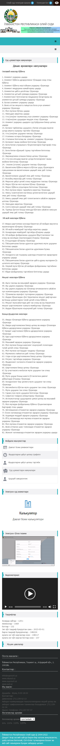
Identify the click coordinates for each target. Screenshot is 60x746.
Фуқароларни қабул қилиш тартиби (24, 462)
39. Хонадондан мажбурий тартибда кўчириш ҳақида (26, 232)
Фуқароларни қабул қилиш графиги (24, 454)
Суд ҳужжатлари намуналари (18, 60)
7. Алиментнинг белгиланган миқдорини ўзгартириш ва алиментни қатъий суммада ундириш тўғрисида (27, 98)
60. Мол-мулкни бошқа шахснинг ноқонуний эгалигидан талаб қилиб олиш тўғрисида (27, 346)
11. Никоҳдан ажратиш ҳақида (15, 113)
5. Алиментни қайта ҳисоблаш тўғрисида (20, 91)
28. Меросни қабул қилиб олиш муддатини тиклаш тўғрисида (29, 181)
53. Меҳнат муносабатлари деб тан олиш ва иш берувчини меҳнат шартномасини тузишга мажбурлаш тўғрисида (28, 304)
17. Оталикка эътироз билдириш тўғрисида (21, 136)
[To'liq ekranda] (54, 606)
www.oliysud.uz (8, 678)
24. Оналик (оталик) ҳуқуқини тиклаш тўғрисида (24, 164)
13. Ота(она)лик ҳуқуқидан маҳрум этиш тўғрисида (25, 119)
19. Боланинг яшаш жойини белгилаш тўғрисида (24, 142)
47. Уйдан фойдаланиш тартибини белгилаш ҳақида (25, 271)
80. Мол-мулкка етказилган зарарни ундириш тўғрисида (27, 424)
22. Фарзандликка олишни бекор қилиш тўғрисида (24, 156)
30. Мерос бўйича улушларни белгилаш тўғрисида (24, 187)
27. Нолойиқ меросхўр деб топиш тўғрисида (21, 178)
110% (16, 723)
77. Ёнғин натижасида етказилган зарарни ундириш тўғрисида (30, 412)
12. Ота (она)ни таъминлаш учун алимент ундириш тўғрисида (30, 116)
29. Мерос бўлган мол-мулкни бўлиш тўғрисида (23, 184)
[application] (30, 594)
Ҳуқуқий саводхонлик (17, 478)
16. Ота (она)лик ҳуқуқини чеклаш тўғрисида (22, 133)
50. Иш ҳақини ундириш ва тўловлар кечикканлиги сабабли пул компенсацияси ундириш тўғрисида (29, 290)
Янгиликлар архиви (11, 719)
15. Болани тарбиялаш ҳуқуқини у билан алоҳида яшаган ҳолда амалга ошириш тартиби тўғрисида (27, 129)
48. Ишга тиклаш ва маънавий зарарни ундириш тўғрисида (28, 283)
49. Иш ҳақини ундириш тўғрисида (17, 285)
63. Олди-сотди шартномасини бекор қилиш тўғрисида (26, 356)
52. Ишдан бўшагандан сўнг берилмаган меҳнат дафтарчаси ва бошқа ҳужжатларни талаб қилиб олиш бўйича (29, 298)
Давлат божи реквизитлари (21, 447)
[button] (30, 593)
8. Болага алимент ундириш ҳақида (18, 102)
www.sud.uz (7, 684)
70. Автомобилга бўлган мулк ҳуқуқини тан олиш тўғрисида (29, 387)
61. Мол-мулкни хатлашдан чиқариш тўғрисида (23, 350)
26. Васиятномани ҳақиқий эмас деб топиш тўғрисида (26, 175)
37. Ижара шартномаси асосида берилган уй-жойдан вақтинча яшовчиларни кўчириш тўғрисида (30, 225)
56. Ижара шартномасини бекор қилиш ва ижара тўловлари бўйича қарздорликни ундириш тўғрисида (29, 326)
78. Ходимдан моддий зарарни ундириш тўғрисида (25, 415)
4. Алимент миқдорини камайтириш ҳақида (21, 88)
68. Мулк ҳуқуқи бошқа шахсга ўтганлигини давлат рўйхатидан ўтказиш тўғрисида (25, 377)
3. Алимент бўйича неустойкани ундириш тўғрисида (25, 85)
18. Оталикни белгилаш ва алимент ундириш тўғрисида (27, 139)
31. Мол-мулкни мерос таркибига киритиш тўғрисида (26, 190)
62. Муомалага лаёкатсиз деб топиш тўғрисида (23, 353)
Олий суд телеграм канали (19, 2)
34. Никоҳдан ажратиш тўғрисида (17, 204)
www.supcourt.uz (9, 681)
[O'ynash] (5, 606)
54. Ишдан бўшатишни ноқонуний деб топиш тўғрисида (27, 308)
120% (23, 722)
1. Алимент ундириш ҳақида (14, 77)
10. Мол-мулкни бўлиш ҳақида (15, 111)
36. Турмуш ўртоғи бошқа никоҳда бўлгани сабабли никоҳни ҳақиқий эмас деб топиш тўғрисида (29, 211)
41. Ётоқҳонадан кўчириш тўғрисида (18, 240)
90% (4, 723)
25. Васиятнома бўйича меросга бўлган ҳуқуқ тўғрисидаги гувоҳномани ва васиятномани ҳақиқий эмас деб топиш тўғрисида (28, 170)
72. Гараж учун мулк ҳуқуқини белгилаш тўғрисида (25, 393)
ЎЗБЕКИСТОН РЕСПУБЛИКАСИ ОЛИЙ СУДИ (29, 24)
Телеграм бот (43, 2)
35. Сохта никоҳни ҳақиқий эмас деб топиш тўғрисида (26, 206)
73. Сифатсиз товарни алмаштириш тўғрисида (23, 395)
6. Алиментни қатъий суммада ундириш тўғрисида (24, 94)
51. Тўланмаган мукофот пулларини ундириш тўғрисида (27, 294)
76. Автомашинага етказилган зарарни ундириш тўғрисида (28, 410)
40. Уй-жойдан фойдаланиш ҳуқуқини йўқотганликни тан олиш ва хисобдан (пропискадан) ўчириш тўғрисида (28, 236)
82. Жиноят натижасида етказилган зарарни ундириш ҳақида (29, 432)
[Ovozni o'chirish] (49, 606)
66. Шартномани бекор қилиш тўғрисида (20, 367)
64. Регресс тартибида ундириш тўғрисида (21, 359)
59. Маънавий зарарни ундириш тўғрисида (21, 342)
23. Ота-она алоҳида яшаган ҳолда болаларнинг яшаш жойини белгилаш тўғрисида (26, 160)
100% (9, 723)
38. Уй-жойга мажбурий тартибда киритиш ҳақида (24, 229)
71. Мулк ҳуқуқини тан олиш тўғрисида (19, 390)
